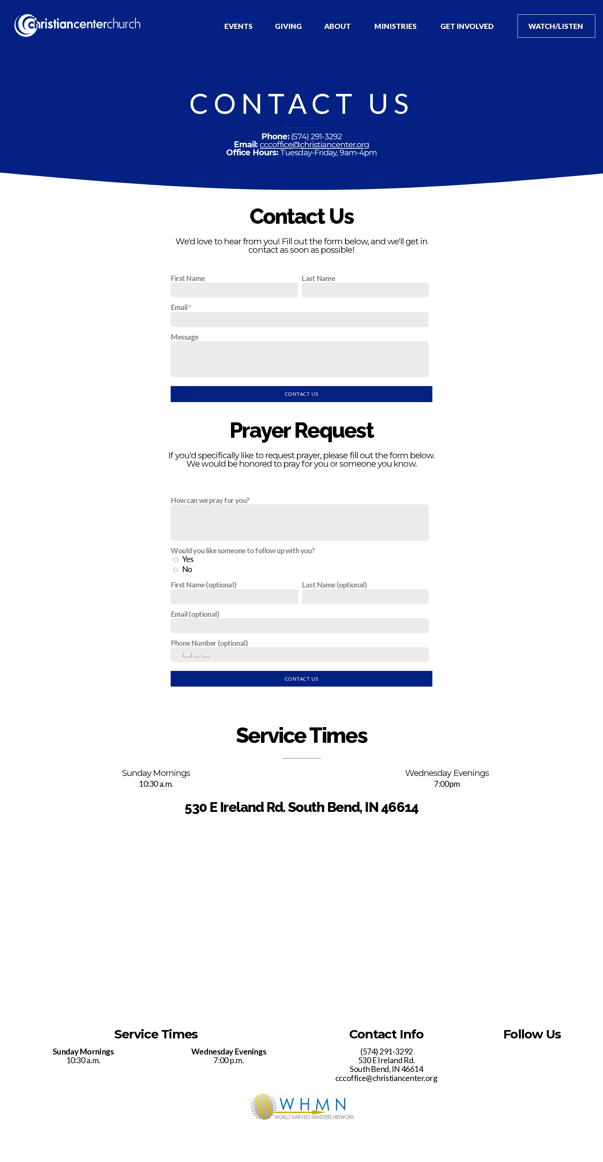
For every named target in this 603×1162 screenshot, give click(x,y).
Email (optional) (195, 613)
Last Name (318, 278)
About (338, 26)
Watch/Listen (556, 26)
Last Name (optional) (334, 584)
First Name (188, 278)
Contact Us (301, 393)
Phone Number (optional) (209, 642)
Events (238, 26)
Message (185, 336)
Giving (288, 26)
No (187, 569)
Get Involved (467, 26)
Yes (188, 559)
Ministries (396, 26)
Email (179, 307)
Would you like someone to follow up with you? (243, 550)
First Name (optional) (203, 584)
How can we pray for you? (210, 500)
